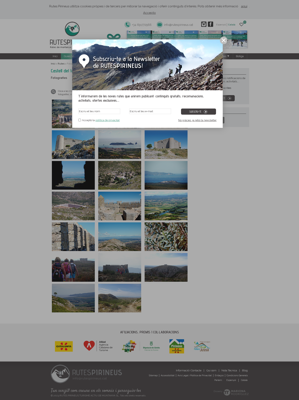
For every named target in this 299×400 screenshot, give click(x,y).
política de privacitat (107, 120)
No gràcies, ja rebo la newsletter (197, 120)
